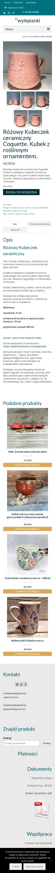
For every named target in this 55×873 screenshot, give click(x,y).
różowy (32, 214)
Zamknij (15, 866)
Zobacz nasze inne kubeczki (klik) (22, 338)
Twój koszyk (15, 8)
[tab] (15, 223)
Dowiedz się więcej (27, 464)
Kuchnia (34, 208)
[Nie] (51, 860)
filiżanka (19, 214)
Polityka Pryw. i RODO (39, 785)
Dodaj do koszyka (21, 192)
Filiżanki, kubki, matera (41, 37)
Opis (15, 224)
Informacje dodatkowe (39, 224)
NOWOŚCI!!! (43, 208)
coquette (11, 214)
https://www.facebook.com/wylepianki (24, 346)
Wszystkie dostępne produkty (15, 211)
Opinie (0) (15, 230)
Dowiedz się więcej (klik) (38, 843)
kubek (25, 214)
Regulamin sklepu (41, 778)
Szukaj (7, 738)
